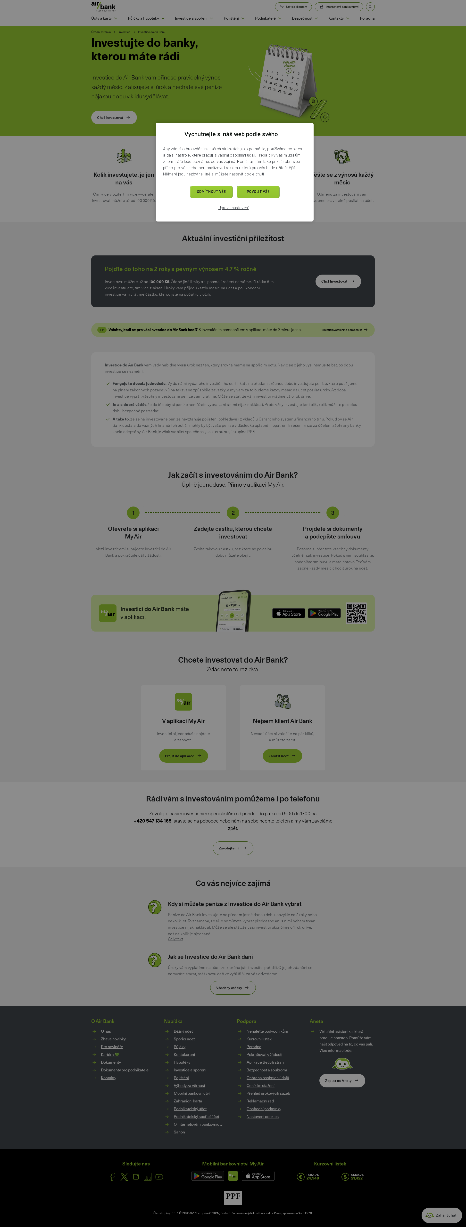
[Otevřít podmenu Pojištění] (243, 18)
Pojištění (231, 18)
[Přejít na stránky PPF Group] (233, 1198)
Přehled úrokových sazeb (268, 1093)
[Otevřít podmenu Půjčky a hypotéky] (163, 18)
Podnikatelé (265, 18)
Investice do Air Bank (151, 32)
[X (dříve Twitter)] (124, 1177)
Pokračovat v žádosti (264, 1054)
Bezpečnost (302, 18)
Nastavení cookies (263, 1117)
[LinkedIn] (147, 1177)
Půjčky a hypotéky (143, 18)
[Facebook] (112, 1177)
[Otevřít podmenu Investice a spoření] (211, 18)
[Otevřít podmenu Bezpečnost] (316, 18)
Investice (124, 32)
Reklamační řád (260, 1101)
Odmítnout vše (211, 192)
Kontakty (336, 18)
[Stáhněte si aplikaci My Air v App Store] (288, 613)
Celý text (175, 939)
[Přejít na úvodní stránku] (103, 7)
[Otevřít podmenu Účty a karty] (115, 18)
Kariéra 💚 (110, 1054)
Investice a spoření (191, 18)
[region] (235, 172)
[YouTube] (159, 1177)
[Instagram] (136, 1177)
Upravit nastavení (233, 208)
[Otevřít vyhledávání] (370, 6)
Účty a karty (101, 18)
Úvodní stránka (101, 32)
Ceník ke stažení (261, 1085)
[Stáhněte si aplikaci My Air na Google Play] (324, 613)
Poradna (367, 18)
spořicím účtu (263, 365)
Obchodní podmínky (264, 1109)
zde (348, 1050)
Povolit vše (258, 192)
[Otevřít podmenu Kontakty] (347, 18)
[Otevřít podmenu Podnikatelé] (280, 18)
